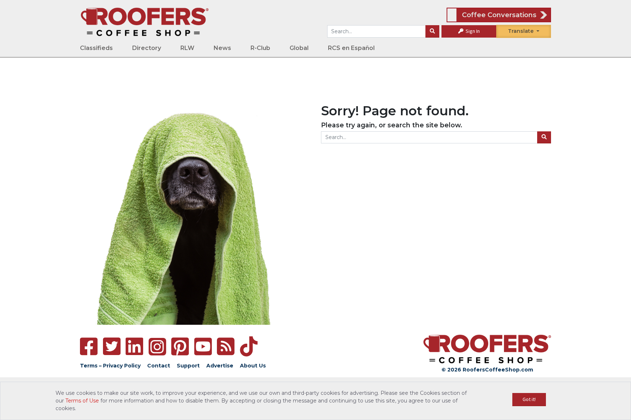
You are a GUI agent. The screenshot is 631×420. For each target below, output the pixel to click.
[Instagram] (157, 346)
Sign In (472, 31)
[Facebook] (88, 346)
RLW (187, 48)
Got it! (529, 399)
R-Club (260, 48)
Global (299, 48)
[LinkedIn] (134, 346)
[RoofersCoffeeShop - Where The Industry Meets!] (145, 21)
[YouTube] (203, 346)
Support (188, 365)
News (222, 48)
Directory (146, 48)
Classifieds (96, 48)
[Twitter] (112, 346)
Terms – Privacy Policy (110, 365)
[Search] (432, 31)
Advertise (219, 365)
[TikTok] (248, 346)
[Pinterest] (180, 346)
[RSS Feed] (225, 346)
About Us (253, 365)
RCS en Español (351, 48)
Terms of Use (82, 400)
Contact (158, 365)
